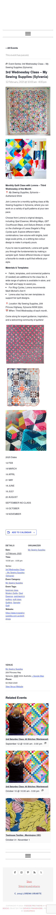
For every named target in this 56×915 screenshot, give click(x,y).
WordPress (29, 911)
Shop (29, 881)
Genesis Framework (33, 908)
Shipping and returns (29, 886)
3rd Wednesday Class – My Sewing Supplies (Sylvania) (15, 572)
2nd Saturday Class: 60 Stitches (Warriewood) (27, 739)
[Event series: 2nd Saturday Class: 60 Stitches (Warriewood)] (45, 743)
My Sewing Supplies (14, 582)
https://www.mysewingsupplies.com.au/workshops (15, 615)
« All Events (12, 47)
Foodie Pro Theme (33, 906)
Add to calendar (21, 532)
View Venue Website (14, 686)
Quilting (9, 602)
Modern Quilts (12, 593)
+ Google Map (38, 676)
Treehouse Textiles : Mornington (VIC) (23, 835)
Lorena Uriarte (28, 14)
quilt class (17, 599)
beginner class (12, 590)
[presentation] (27, 719)
